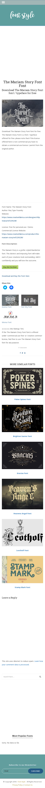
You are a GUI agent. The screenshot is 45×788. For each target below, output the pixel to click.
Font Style (21, 782)
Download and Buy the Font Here (15, 276)
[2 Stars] (4, 329)
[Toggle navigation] (3, 2)
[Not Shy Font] (29, 300)
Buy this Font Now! (10, 267)
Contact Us (28, 785)
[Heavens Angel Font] (22, 494)
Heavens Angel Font (23, 513)
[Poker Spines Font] (22, 381)
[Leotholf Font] (22, 532)
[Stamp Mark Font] (22, 569)
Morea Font (7, 322)
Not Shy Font (26, 307)
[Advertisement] (22, 52)
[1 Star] (2, 329)
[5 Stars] (8, 329)
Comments (22, 347)
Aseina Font (7, 307)
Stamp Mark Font (22, 587)
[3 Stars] (5, 329)
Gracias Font (22, 473)
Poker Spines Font (22, 399)
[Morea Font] (10, 315)
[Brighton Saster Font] (22, 418)
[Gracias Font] (22, 455)
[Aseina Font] (10, 300)
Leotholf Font (22, 550)
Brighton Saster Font (22, 436)
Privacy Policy (17, 785)
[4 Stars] (7, 329)
